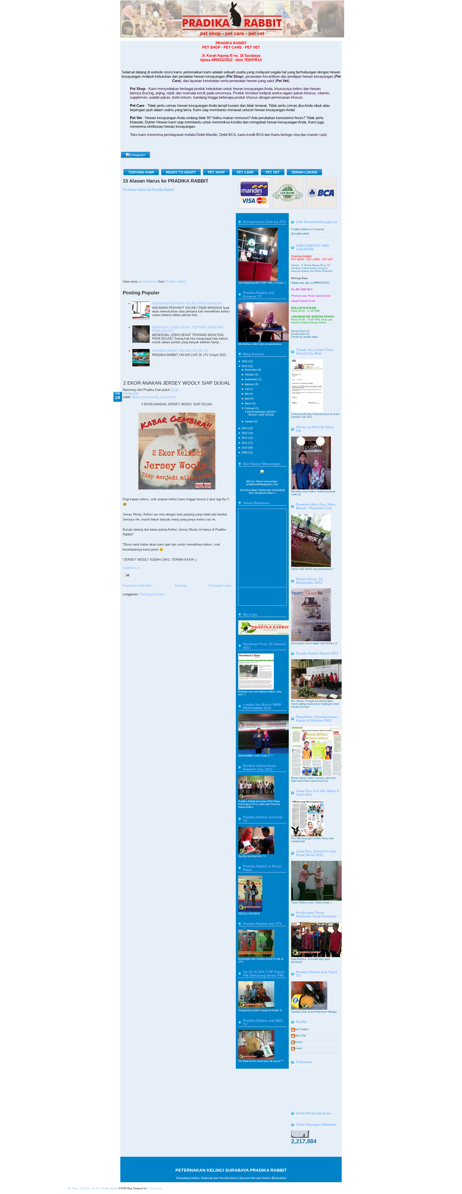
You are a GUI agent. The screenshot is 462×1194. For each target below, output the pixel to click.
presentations (147, 281)
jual (162, 397)
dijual (135, 397)
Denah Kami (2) (300, 333)
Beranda (180, 585)
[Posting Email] (126, 574)
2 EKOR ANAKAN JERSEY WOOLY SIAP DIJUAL (176, 383)
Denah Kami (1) (300, 331)
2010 (245, 447)
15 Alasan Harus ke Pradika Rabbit (148, 189)
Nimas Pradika (299, 1029)
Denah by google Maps (304, 336)
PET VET (273, 172)
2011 (245, 442)
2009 (245, 452)
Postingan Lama (219, 585)
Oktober (250, 374)
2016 (245, 361)
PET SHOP (216, 172)
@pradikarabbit (300, 233)
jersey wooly (149, 397)
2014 (245, 428)
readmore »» (131, 568)
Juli (247, 388)
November (251, 369)
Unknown (296, 1042)
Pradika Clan (298, 1035)
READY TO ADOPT (181, 172)
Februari (250, 408)
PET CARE (245, 172)
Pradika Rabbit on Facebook (307, 229)
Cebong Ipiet (155, 1188)
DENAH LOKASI (304, 172)
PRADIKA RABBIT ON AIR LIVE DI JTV (180, 351)
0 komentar (130, 393)
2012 (245, 437)
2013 (245, 433)
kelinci (171, 397)
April (247, 398)
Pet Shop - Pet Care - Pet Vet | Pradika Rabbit (93, 1188)
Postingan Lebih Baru (138, 585)
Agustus (249, 384)
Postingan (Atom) (152, 594)
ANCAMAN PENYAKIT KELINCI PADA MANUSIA (187, 303)
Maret (248, 403)
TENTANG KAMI (141, 172)
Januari (249, 421)
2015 (245, 366)
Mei (247, 393)
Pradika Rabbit (175, 281)
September (251, 379)
